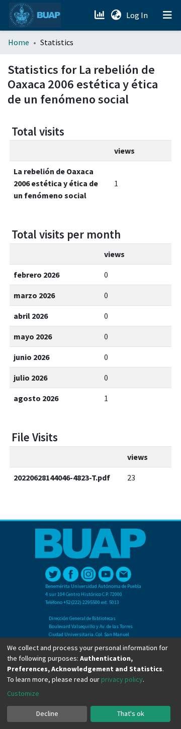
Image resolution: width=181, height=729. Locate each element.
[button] (116, 15)
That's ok (130, 713)
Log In (138, 15)
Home (18, 42)
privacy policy (122, 679)
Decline (47, 713)
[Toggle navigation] (167, 15)
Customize (23, 693)
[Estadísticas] (100, 15)
